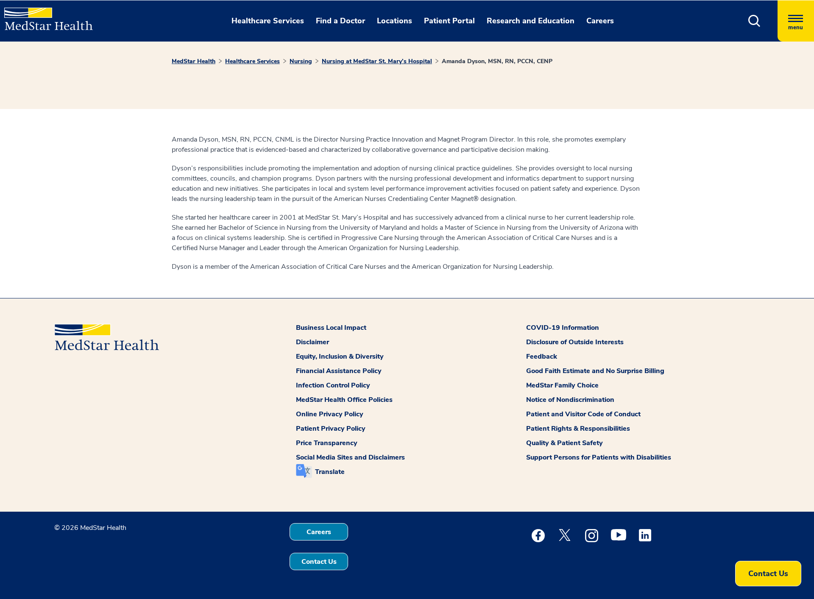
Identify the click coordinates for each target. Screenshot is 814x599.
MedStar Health (193, 61)
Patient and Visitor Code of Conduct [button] (583, 414)
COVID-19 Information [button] (562, 327)
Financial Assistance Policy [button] (339, 371)
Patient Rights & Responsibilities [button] (578, 428)
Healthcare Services (252, 61)
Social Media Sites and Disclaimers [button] (350, 457)
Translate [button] (330, 471)
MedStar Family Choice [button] (562, 385)
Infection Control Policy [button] (333, 385)
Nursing (301, 61)
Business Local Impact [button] (331, 327)
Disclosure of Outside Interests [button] (575, 342)
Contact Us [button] (319, 561)
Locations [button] (394, 21)
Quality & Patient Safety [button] (564, 443)
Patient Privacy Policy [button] (330, 428)
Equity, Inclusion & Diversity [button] (340, 356)
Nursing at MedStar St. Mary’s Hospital (377, 61)
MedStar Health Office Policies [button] (344, 399)
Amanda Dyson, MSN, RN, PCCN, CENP (497, 61)
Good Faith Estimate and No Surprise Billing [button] (595, 371)
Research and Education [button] (530, 21)
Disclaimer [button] (312, 342)
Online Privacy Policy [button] (329, 414)
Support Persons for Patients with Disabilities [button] (598, 457)
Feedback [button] (541, 356)
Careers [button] (600, 21)
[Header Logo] (44, 15)
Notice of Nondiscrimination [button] (570, 399)
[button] (754, 21)
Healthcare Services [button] (267, 21)
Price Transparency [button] (326, 443)
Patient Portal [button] (449, 21)
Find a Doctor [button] (340, 21)
